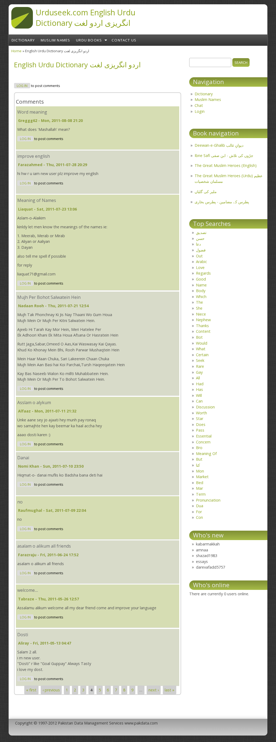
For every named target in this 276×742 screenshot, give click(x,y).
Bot (199, 337)
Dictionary (23, 40)
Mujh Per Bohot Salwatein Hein (49, 297)
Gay (199, 372)
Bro (199, 447)
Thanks (202, 325)
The (199, 302)
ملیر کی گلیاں (206, 191)
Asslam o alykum (34, 402)
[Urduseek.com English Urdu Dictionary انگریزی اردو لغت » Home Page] (22, 27)
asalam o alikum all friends (44, 546)
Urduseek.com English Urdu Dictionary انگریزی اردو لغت (85, 17)
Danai (23, 458)
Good (201, 279)
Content (203, 331)
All (198, 377)
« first (31, 689)
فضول (201, 250)
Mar (199, 488)
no (20, 502)
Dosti (22, 635)
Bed (199, 482)
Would (201, 343)
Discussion (205, 407)
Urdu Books (89, 40)
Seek (200, 360)
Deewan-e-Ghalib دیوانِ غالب (219, 145)
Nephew (203, 319)
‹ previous (51, 689)
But (199, 459)
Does (200, 424)
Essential (204, 436)
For (199, 511)
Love (200, 267)
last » (169, 689)
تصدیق (201, 232)
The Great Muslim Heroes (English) (226, 165)
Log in (22, 85)
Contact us (124, 40)
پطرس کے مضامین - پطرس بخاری (222, 201)
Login (200, 111)
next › (154, 689)
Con (199, 517)
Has (199, 389)
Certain (202, 354)
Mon (200, 471)
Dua (199, 505)
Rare (200, 366)
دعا (198, 244)
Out (199, 255)
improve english (33, 156)
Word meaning (32, 112)
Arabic (201, 261)
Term (201, 494)
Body (200, 290)
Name (201, 285)
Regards (203, 273)
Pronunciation (208, 500)
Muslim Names (55, 40)
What (200, 348)
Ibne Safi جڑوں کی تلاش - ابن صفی (224, 155)
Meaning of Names (36, 200)
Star (199, 418)
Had (199, 383)
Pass (200, 430)
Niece (201, 314)
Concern (203, 441)
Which (201, 296)
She (199, 308)
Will (199, 395)
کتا (198, 465)
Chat (199, 105)
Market (202, 476)
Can (199, 401)
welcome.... (27, 590)
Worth (201, 412)
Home (16, 50)
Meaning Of (206, 453)
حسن (200, 238)
